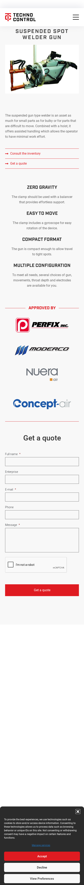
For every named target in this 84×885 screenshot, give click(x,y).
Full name (13, 454)
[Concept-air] (42, 404)
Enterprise (11, 471)
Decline (42, 867)
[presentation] (36, 565)
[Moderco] (42, 350)
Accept (42, 856)
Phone (9, 507)
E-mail (10, 489)
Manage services (41, 845)
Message (12, 525)
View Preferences (42, 879)
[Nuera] (42, 374)
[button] (78, 812)
